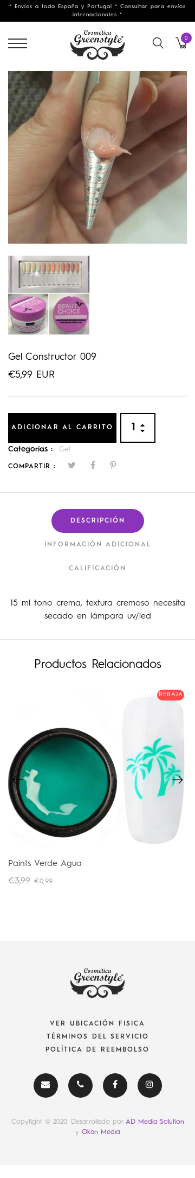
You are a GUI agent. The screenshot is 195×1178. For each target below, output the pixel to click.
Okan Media (101, 1132)
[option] (97, 157)
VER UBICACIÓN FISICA (97, 1024)
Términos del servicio (98, 1037)
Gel (64, 449)
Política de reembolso (98, 1050)
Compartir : (32, 466)
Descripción (97, 521)
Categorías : (30, 449)
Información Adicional (97, 545)
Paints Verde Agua (45, 863)
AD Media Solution (155, 1121)
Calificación (97, 568)
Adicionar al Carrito (62, 427)
